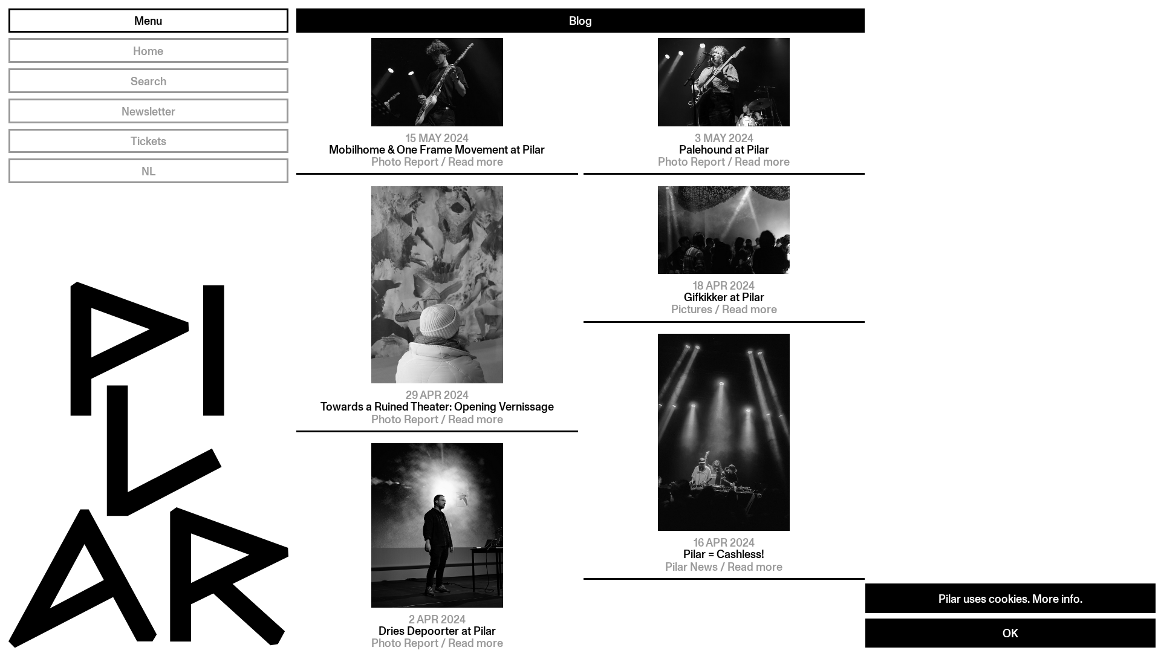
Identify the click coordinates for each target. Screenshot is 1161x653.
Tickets (148, 140)
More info (1056, 598)
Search (148, 80)
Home (148, 50)
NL (148, 170)
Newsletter (148, 111)
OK (1010, 632)
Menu (148, 20)
